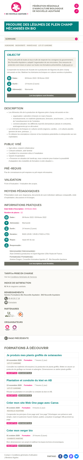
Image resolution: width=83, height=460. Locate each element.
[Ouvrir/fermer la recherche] (76, 11)
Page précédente (18, 338)
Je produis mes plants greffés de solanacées (34, 355)
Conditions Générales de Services (23, 277)
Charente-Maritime (15, 438)
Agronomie (9, 45)
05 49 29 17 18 (14, 298)
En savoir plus (25, 373)
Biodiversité (20, 45)
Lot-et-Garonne (45, 45)
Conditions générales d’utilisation (24, 455)
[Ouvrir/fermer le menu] (76, 6)
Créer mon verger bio (20, 430)
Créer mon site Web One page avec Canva (32, 402)
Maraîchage (32, 45)
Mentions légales (11, 457)
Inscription (12, 373)
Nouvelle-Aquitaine (15, 411)
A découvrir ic (67, 65)
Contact (7, 455)
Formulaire (12, 302)
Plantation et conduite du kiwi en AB (29, 380)
